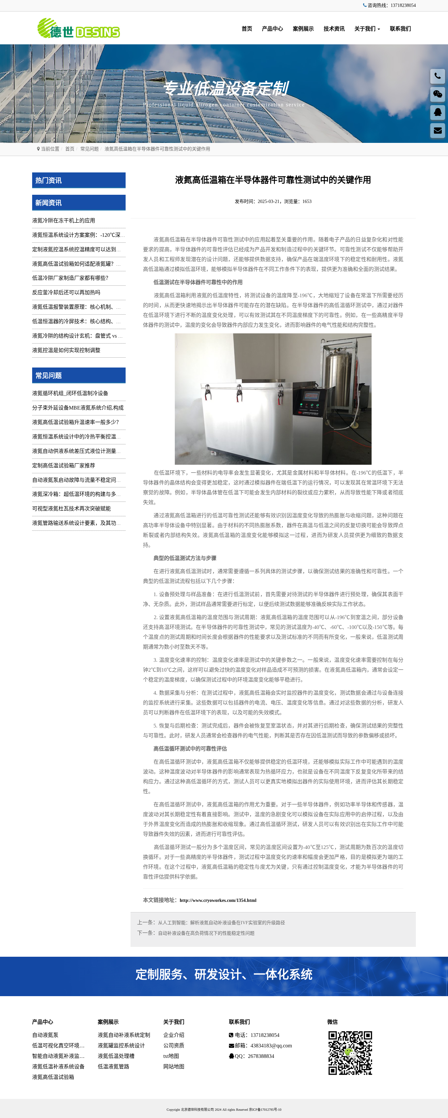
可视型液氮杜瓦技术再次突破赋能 (71, 508)
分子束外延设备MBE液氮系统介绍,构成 (78, 408)
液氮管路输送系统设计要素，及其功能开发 (82, 523)
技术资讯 (334, 29)
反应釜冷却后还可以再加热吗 (66, 292)
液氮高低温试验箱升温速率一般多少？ (76, 422)
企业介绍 (173, 1035)
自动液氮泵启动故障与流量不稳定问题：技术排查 (90, 480)
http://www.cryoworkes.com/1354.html (218, 900)
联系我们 (400, 29)
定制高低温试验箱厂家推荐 (63, 465)
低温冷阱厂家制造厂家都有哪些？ (71, 278)
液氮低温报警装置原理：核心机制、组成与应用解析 (92, 307)
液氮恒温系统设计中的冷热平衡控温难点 (79, 436)
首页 (247, 29)
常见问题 (89, 148)
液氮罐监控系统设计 (121, 1045)
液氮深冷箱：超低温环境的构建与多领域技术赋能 (90, 494)
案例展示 (303, 29)
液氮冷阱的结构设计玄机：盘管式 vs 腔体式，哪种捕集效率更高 (106, 336)
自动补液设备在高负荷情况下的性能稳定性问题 (206, 933)
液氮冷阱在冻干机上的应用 (63, 220)
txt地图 (171, 1056)
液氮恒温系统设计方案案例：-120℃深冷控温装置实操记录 (100, 235)
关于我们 (366, 29)
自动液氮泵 (45, 1035)
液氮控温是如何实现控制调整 (66, 350)
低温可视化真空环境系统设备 (60, 1045)
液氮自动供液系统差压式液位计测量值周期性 (84, 451)
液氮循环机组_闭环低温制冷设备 (70, 393)
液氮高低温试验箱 (53, 1077)
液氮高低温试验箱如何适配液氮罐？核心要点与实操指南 (97, 264)
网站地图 (173, 1066)
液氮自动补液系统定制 (124, 1035)
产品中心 (272, 29)
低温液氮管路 (113, 1066)
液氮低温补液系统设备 (58, 1066)
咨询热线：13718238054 (392, 5)
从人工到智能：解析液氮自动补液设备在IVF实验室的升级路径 (221, 922)
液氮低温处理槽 (116, 1056)
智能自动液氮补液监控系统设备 (60, 1056)
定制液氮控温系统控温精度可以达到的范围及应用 (90, 249)
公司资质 (173, 1045)
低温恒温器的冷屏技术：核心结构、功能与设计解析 (92, 321)
